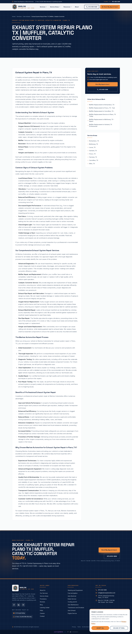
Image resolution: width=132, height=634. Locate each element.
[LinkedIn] (18, 605)
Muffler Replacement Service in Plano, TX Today (102, 115)
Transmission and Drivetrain (76, 607)
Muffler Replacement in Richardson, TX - (102, 104)
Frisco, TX (92, 154)
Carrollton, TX (93, 160)
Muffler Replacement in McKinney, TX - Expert (101, 120)
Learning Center (44, 607)
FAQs (41, 610)
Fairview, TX (93, 157)
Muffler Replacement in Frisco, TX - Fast (102, 108)
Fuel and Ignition (72, 593)
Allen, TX (92, 163)
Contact (42, 616)
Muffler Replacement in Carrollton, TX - (101, 111)
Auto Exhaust (26, 16)
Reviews (42, 602)
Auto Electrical (72, 596)
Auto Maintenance (73, 604)
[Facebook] (14, 605)
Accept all (100, 628)
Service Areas (54, 7)
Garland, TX (93, 150)
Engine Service (72, 613)
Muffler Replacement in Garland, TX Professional (100, 125)
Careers (42, 613)
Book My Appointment (111, 7)
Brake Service (72, 599)
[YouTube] (23, 605)
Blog (41, 604)
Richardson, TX (94, 141)
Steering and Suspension (75, 590)
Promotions (43, 599)
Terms (79, 627)
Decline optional (119, 628)
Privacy (74, 627)
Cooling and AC (72, 602)
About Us (42, 590)
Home (13, 16)
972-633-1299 (103, 89)
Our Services (44, 593)
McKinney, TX (93, 144)
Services (42, 7)
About (77, 7)
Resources (67, 7)
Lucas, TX (92, 147)
